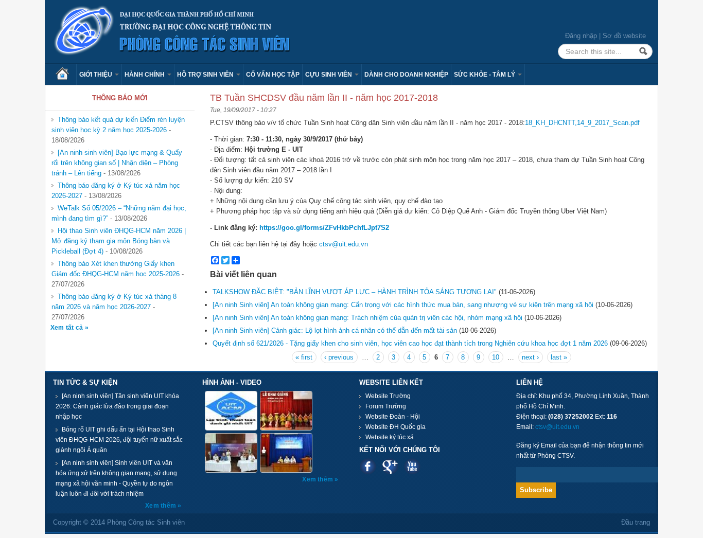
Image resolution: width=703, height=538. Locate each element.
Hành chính (145, 74)
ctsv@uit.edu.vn (343, 244)
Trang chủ (66, 74)
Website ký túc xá (389, 437)
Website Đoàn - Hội (392, 416)
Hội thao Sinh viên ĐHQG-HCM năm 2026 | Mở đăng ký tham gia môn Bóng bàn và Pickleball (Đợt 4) (118, 241)
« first (303, 357)
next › (530, 357)
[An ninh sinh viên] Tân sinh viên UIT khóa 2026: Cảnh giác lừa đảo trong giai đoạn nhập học (117, 406)
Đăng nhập (581, 36)
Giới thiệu (96, 74)
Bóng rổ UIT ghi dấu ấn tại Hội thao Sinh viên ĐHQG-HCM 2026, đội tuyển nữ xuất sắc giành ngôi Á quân (119, 440)
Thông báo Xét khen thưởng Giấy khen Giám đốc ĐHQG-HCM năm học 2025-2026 (115, 269)
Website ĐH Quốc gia (395, 427)
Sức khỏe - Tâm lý (485, 74)
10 (495, 357)
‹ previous (339, 357)
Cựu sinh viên (329, 74)
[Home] (172, 31)
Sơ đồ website (624, 36)
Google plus (389, 466)
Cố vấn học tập (273, 74)
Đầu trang (635, 522)
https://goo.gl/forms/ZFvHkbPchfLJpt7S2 (324, 227)
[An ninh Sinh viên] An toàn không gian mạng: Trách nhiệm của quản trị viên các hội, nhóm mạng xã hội (367, 317)
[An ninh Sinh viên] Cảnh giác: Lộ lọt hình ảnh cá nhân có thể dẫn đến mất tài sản (335, 330)
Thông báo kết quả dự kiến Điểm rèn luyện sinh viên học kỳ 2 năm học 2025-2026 (118, 125)
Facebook (367, 466)
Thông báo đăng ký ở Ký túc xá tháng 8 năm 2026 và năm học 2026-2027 (114, 302)
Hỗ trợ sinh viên (206, 74)
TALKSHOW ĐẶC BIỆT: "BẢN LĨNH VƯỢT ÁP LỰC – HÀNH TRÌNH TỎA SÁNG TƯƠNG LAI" (355, 292)
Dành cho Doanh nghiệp (406, 74)
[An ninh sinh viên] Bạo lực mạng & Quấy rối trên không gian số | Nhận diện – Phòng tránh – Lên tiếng (116, 163)
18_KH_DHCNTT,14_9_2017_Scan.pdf (582, 123)
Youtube (411, 466)
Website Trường (388, 396)
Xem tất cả (67, 327)
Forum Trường (385, 406)
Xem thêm (161, 505)
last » (559, 357)
